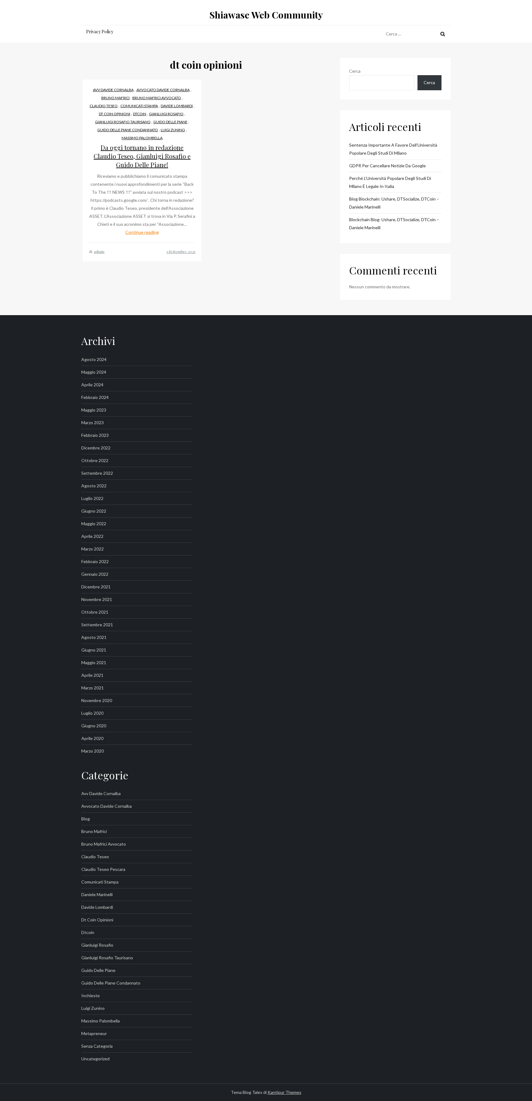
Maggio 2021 (93, 662)
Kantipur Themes (284, 1092)
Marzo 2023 (92, 422)
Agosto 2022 (94, 485)
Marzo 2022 (92, 548)
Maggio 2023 (93, 409)
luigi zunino (173, 130)
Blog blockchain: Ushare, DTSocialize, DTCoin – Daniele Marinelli (394, 202)
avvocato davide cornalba (163, 89)
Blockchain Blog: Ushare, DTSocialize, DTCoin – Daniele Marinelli (394, 223)
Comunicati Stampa (139, 106)
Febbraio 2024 (95, 397)
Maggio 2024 (93, 372)
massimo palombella (142, 138)
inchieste (90, 995)
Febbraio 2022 (95, 561)
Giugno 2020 (93, 725)
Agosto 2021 (94, 637)
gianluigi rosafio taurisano (123, 122)
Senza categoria (97, 1046)
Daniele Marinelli (97, 894)
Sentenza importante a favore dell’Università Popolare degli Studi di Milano (393, 149)
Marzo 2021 (92, 687)
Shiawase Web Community (266, 15)
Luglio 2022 (92, 498)
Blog (85, 818)
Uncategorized (95, 1058)
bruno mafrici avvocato (156, 97)
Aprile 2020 (92, 738)
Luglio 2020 (92, 713)
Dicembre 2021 (96, 586)
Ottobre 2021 (94, 612)
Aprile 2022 (92, 536)
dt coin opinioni (114, 114)
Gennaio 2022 (94, 574)
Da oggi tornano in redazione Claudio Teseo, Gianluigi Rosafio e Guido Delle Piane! (142, 156)
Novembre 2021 (96, 599)
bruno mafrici (115, 97)
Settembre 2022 (97, 473)
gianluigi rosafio (166, 114)
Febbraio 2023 (95, 435)
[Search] (443, 34)
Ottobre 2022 (94, 460)
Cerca (355, 71)
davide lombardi (177, 106)
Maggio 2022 (93, 523)
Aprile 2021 (92, 675)
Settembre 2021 (97, 624)
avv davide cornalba (113, 89)
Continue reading (142, 232)
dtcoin (139, 114)
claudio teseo (104, 106)
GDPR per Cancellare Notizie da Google (387, 165)
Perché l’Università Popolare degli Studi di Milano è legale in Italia (390, 182)
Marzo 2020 (92, 751)
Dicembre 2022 (96, 447)
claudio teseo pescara (103, 869)
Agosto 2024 (94, 359)
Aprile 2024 (92, 384)
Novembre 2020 (96, 700)
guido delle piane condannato (127, 130)
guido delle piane (170, 122)
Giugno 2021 (93, 649)
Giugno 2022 (93, 511)
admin (99, 251)
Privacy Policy (99, 32)
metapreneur (94, 1033)
